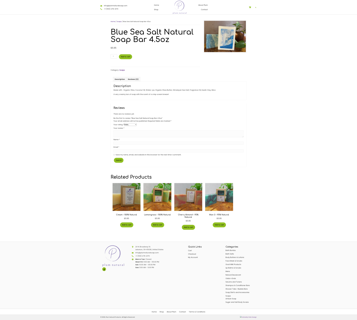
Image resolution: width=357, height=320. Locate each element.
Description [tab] (120, 79)
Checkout (192, 254)
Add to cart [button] (126, 225)
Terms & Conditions (197, 312)
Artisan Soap (231, 299)
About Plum (171, 312)
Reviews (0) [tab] (133, 79)
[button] (104, 269)
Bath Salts (230, 254)
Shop (162, 312)
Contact (182, 312)
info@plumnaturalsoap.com (115, 5)
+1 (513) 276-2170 (111, 9)
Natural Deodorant (233, 275)
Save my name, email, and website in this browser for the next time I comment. (148, 155)
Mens (228, 271)
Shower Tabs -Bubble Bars (237, 289)
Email (116, 147)
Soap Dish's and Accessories (237, 292)
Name (117, 139)
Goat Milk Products (233, 264)
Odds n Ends (231, 278)
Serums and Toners (234, 282)
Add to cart (125, 56)
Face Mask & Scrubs (234, 261)
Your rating (119, 124)
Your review (119, 128)
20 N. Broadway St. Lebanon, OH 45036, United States (149, 248)
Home (113, 21)
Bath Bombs (231, 250)
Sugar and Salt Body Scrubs (237, 302)
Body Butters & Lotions (235, 257)
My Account (193, 257)
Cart (190, 250)
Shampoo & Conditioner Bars (238, 285)
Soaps (119, 21)
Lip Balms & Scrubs (233, 268)
